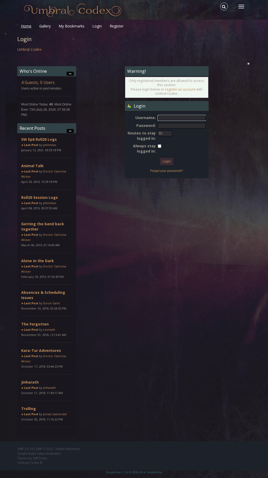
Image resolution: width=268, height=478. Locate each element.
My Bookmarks (72, 26)
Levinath (49, 329)
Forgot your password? (166, 171)
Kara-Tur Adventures (41, 350)
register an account (180, 89)
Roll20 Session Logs (39, 197)
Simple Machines (67, 449)
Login (97, 26)
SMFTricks (40, 458)
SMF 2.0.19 (25, 449)
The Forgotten (35, 324)
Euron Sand (51, 303)
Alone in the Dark (37, 260)
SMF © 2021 (45, 449)
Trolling (28, 408)
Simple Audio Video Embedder (39, 453)
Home (26, 26)
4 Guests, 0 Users (38, 82)
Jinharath (30, 382)
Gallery (45, 26)
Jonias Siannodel (55, 414)
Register (117, 26)
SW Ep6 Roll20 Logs (39, 139)
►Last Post (29, 145)
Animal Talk (32, 165)
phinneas (49, 145)
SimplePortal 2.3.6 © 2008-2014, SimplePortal (134, 472)
